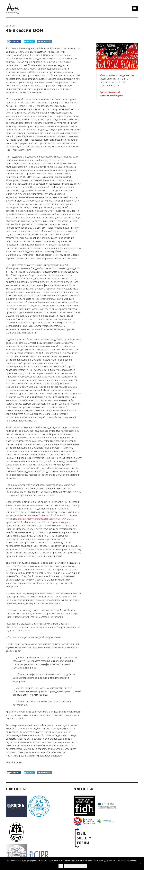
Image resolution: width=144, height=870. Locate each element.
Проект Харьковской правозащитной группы (111, 94)
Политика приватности (75, 866)
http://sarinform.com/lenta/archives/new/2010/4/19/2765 (45, 518)
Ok (60, 866)
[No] (140, 863)
